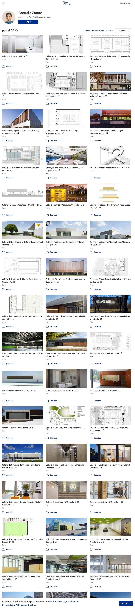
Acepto (126, 603)
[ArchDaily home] (66, 3)
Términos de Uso (56, 601)
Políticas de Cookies (25, 605)
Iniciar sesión (125, 3)
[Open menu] (3, 3)
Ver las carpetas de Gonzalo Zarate (99, 30)
